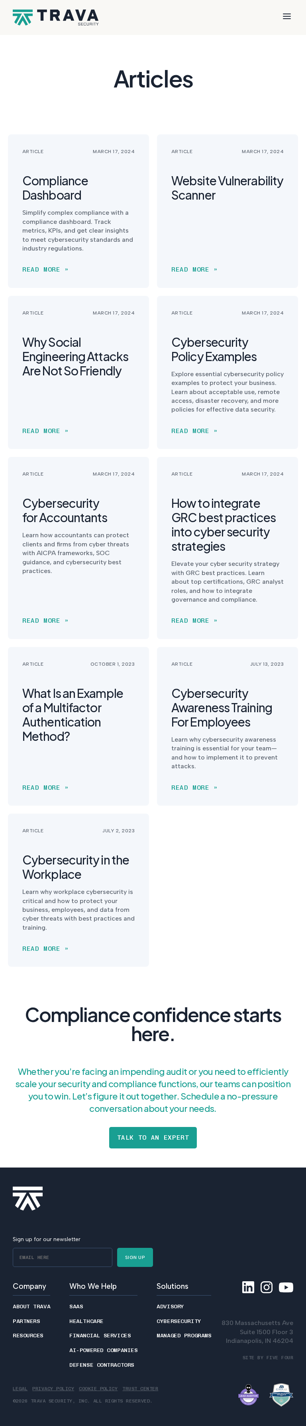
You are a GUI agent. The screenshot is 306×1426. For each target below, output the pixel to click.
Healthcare (86, 1321)
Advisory (170, 1307)
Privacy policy (53, 1388)
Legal (20, 1388)
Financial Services (100, 1336)
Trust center (140, 1388)
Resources (28, 1336)
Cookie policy (98, 1388)
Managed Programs (184, 1336)
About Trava (31, 1307)
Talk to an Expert (153, 1137)
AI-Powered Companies (103, 1350)
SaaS (76, 1307)
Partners (26, 1321)
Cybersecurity (179, 1321)
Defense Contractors (101, 1365)
